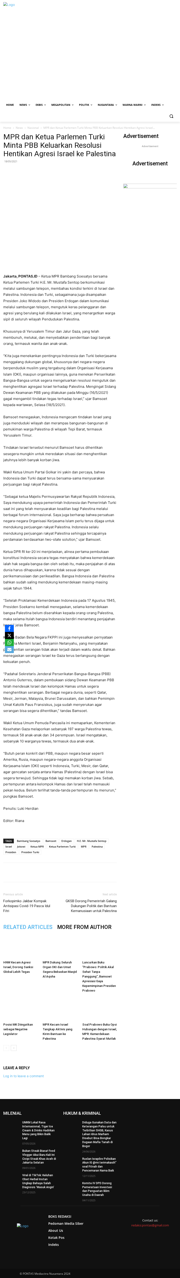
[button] (171, 116)
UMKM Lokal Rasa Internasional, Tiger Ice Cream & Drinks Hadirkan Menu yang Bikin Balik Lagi (38, 1130)
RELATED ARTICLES (27, 927)
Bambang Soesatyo (28, 841)
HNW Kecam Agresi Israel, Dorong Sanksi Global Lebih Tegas (18, 967)
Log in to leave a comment (23, 1076)
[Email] (68, 872)
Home (7, 128)
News (19, 128)
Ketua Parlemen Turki (62, 846)
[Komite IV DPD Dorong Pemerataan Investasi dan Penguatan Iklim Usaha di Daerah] (71, 1187)
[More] (90, 872)
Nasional (33, 128)
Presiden (10, 852)
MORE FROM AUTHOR (84, 927)
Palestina (97, 846)
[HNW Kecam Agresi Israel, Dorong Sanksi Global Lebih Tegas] (20, 946)
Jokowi (21, 846)
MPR (83, 846)
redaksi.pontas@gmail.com (150, 1225)
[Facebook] (36, 872)
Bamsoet (50, 841)
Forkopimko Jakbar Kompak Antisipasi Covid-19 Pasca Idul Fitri (26, 906)
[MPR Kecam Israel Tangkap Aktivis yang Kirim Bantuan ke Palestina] (60, 1009)
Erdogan (66, 841)
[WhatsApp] (58, 872)
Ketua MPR (37, 846)
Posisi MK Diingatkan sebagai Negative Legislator (18, 1029)
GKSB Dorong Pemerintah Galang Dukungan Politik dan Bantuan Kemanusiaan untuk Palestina (91, 906)
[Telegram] (79, 872)
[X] (9, 635)
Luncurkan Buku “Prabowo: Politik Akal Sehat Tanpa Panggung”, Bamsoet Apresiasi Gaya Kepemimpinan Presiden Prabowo (99, 976)
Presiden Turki (30, 852)
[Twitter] (47, 872)
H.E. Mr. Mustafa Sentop (91, 841)
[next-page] (14, 1048)
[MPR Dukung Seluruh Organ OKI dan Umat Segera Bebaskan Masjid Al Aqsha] (60, 946)
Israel (8, 846)
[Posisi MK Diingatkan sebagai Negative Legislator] (20, 1009)
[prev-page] (6, 1048)
